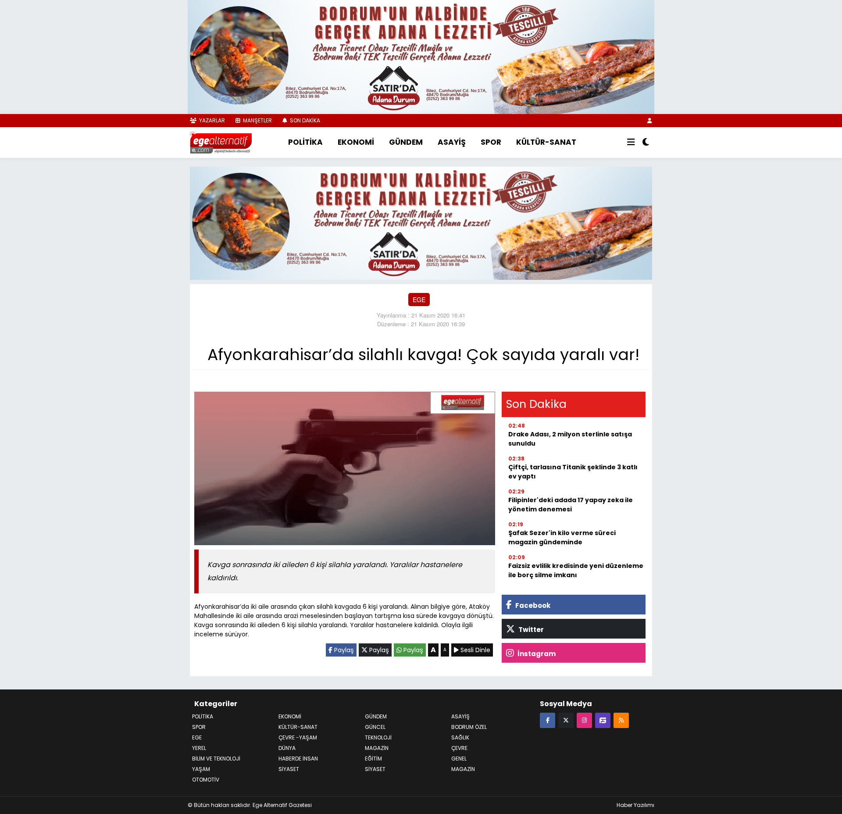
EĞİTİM (373, 758)
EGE (419, 299)
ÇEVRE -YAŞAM (297, 737)
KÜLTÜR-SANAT (546, 142)
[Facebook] (547, 720)
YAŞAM (201, 769)
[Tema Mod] (645, 142)
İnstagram (536, 653)
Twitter (530, 629)
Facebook (532, 605)
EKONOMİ (356, 142)
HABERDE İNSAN (298, 758)
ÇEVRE (459, 748)
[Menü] (631, 142)
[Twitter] (566, 720)
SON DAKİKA (304, 120)
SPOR (491, 142)
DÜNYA (287, 748)
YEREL (199, 748)
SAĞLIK (460, 737)
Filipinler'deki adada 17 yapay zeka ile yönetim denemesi (570, 505)
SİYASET (375, 769)
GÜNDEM (406, 142)
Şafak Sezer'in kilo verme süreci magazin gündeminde (562, 537)
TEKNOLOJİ (378, 737)
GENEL (459, 758)
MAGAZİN (463, 769)
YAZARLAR (211, 120)
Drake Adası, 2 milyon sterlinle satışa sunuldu (570, 439)
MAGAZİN (377, 748)
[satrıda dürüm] (421, 56)
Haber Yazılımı (635, 805)
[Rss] (621, 720)
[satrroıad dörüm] (421, 222)
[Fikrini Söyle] (602, 720)
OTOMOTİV (205, 779)
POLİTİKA (305, 142)
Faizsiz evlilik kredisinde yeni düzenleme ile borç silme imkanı (575, 570)
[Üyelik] (649, 120)
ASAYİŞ (452, 142)
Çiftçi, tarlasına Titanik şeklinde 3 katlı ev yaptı (573, 472)
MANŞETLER (257, 120)
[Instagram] (584, 720)
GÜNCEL (375, 727)
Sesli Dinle (474, 650)
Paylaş (343, 650)
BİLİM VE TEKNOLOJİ (216, 758)
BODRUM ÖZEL (469, 727)
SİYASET (288, 769)
